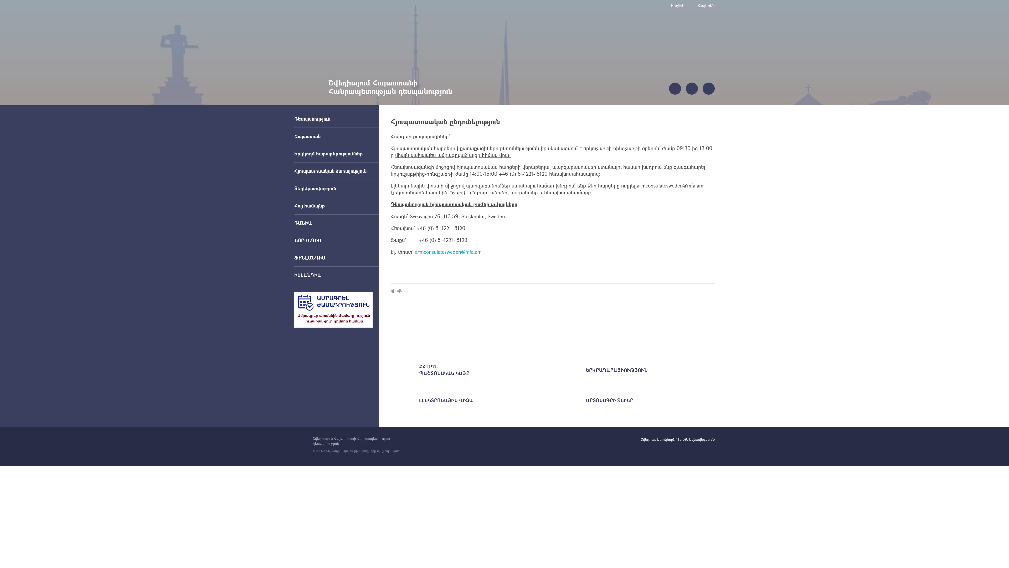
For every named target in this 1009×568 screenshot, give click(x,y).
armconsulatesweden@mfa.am (449, 251)
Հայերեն (706, 5)
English (677, 5)
